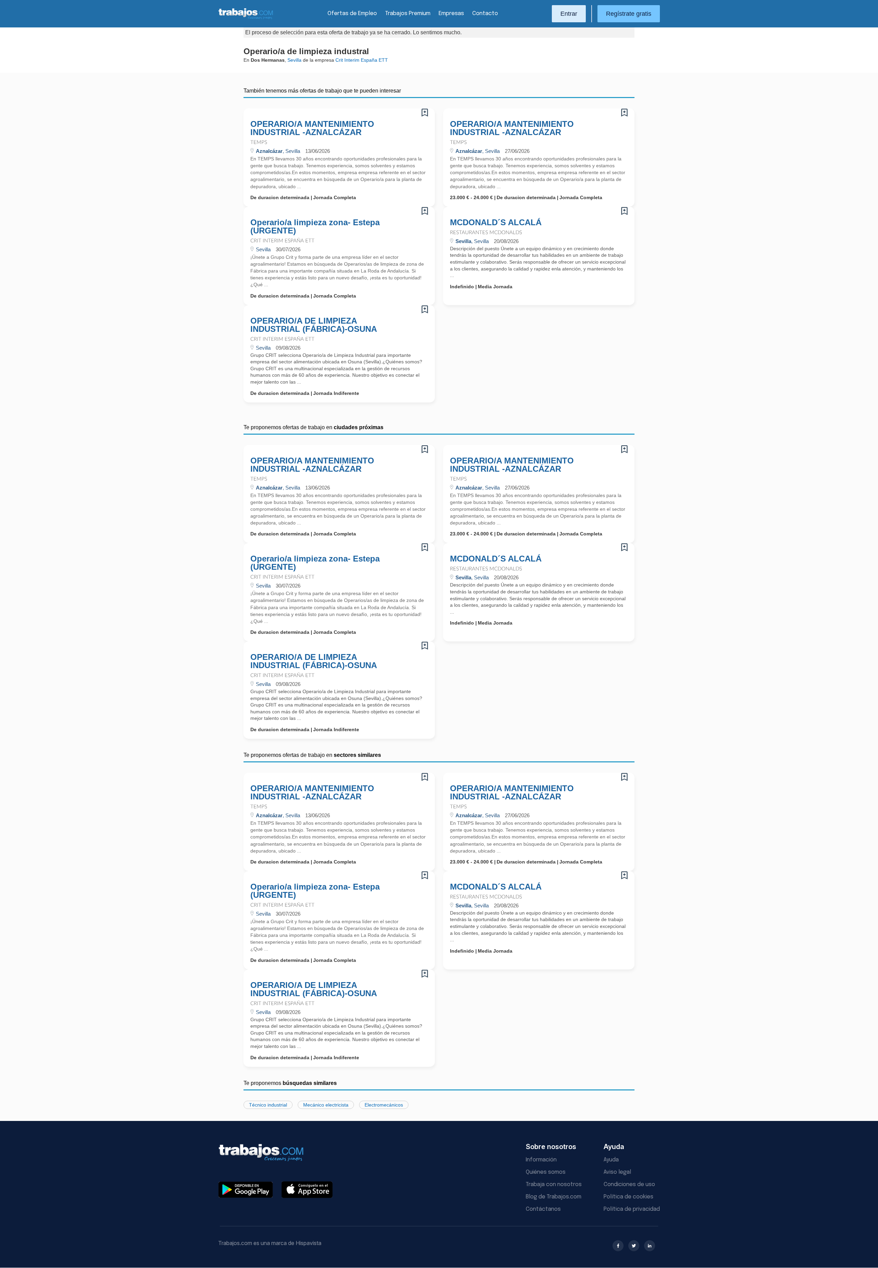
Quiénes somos (546, 1172)
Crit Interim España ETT (282, 240)
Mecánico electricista (325, 1105)
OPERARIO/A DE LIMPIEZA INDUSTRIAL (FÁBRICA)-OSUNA (313, 325)
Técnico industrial (268, 1105)
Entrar (568, 13)
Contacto (485, 13)
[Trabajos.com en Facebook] (618, 1245)
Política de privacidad (632, 1209)
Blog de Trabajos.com (553, 1197)
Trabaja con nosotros (554, 1184)
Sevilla (294, 60)
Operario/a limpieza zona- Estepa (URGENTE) (315, 226)
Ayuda (611, 1160)
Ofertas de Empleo (352, 13)
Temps (258, 142)
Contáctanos (543, 1209)
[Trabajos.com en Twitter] (633, 1245)
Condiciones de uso (629, 1184)
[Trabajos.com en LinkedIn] (649, 1245)
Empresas (451, 13)
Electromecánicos (384, 1105)
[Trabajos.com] (246, 18)
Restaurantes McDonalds (486, 232)
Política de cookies (628, 1197)
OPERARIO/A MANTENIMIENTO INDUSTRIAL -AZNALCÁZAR (312, 128)
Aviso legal (617, 1172)
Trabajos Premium (407, 13)
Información (541, 1160)
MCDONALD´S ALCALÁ (496, 222)
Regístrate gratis (628, 13)
